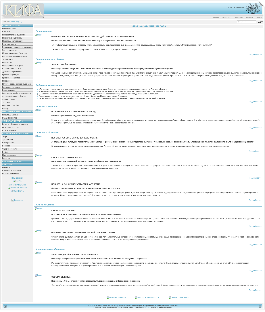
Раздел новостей (9, 118)
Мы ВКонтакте (153, 297)
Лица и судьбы (8, 99)
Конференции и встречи (12, 65)
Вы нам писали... (9, 90)
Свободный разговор (11, 171)
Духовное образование (12, 72)
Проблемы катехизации (12, 41)
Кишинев (6, 158)
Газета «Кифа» (235, 7)
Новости (6, 168)
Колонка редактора (10, 174)
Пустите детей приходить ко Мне (16, 84)
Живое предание (9, 50)
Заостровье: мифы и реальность (16, 93)
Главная (215, 17)
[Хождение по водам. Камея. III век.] (252, 13)
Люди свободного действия (14, 96)
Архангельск (7, 140)
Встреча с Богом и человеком (15, 124)
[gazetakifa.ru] (23, 19)
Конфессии (7, 62)
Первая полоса (9, 29)
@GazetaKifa (184, 297)
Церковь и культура (10, 75)
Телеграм (122, 297)
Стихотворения (9, 130)
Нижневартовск (9, 155)
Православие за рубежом (13, 35)
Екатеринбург (8, 143)
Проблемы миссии (10, 115)
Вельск (5, 152)
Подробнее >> (255, 54)
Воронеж (6, 146)
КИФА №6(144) (16, 22)
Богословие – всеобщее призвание (17, 47)
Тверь (4, 137)
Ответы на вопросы (10, 127)
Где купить (238, 17)
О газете (249, 17)
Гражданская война (10, 105)
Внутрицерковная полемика (14, 56)
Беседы (5, 108)
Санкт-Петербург (9, 149)
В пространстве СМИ (11, 69)
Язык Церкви (7, 59)
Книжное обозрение (11, 87)
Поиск (259, 17)
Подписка (226, 17)
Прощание (7, 81)
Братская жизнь (9, 44)
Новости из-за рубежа (12, 38)
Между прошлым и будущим (14, 53)
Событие (6, 32)
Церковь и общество (11, 78)
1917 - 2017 (7, 102)
